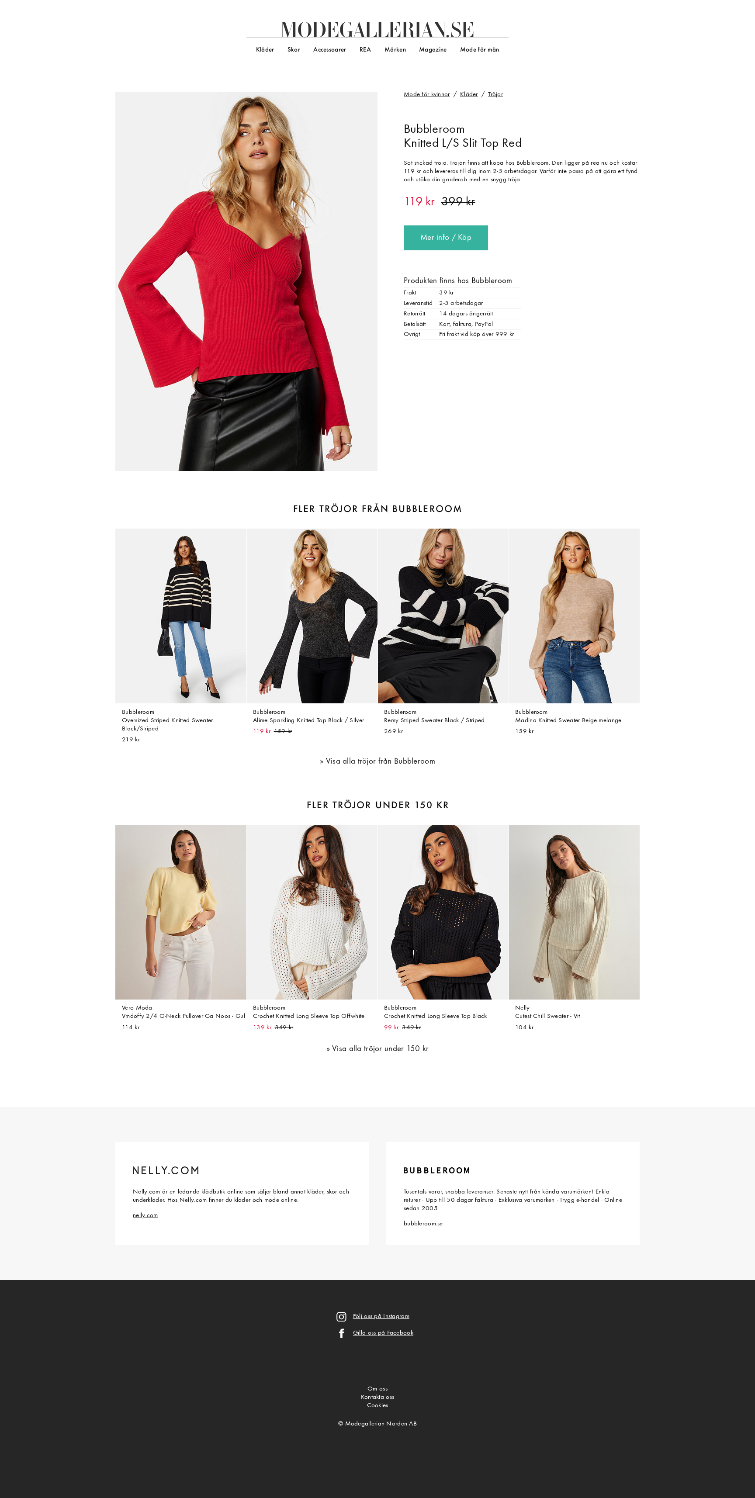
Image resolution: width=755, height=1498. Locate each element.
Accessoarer (329, 50)
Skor (293, 50)
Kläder (265, 50)
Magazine (433, 50)
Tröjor (495, 94)
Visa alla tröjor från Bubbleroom (380, 762)
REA (365, 50)
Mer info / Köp (445, 238)
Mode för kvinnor (427, 94)
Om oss (377, 1389)
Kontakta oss (377, 1397)
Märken (395, 50)
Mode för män (479, 50)
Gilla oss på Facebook (383, 1333)
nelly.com (145, 1215)
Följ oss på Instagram (381, 1316)
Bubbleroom (434, 130)
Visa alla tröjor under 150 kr (380, 1049)
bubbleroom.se (423, 1224)
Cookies (377, 1405)
